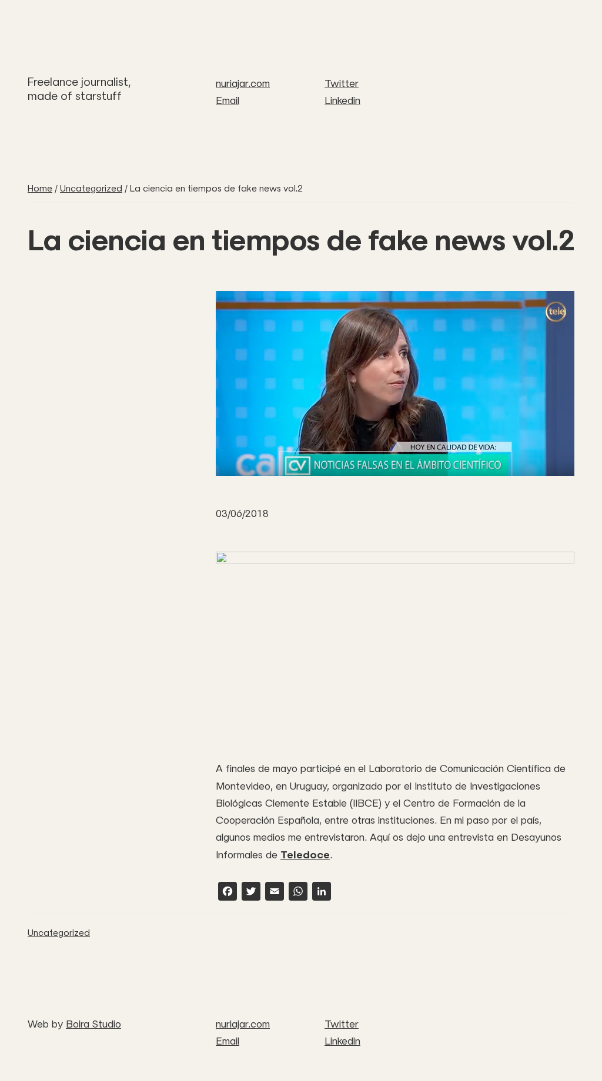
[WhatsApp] (298, 893)
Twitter (342, 83)
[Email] (274, 893)
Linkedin (342, 100)
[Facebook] (227, 893)
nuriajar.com (243, 83)
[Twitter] (251, 893)
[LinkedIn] (321, 893)
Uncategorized (59, 932)
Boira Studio (93, 1024)
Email (227, 100)
